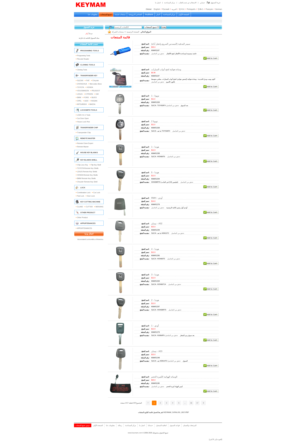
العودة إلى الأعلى (216, 439)
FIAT (88, 80)
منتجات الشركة (118, 32)
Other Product (82, 217)
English (157, 9)
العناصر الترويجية (135, 14)
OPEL (79, 101)
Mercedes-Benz (96, 84)
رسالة (120, 425)
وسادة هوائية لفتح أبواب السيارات (166, 69)
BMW (79, 97)
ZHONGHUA (82, 84)
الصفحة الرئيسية (133, 32)
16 (191, 403)
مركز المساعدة (169, 3)
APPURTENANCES (84, 228)
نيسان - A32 (156, 223)
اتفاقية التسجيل (161, 425)
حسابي (202, 3)
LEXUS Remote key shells (87, 172)
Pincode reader (83, 59)
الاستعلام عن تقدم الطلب (187, 3)
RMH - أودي (156, 198)
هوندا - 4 (155, 249)
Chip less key (82, 165)
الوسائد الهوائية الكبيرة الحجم (164, 377)
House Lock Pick (83, 122)
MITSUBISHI (82, 104)
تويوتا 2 (154, 121)
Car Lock (96, 192)
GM (97, 94)
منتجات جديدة (120, 14)
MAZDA (92, 104)
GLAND (80, 207)
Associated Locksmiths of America (90, 239)
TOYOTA (80, 87)
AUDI (86, 101)
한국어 (182, 9)
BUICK (94, 97)
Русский (165, 9)
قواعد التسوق (175, 425)
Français (209, 9)
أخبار (158, 14)
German (218, 9)
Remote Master (83, 147)
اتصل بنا (158, 3)
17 (197, 403)
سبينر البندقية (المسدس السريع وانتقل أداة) (170, 44)
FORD (86, 97)
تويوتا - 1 (155, 95)
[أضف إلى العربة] (211, 59)
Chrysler (95, 80)
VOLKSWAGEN (83, 91)
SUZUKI (80, 80)
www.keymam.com (135, 433)
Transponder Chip (84, 132)
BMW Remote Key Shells (86, 178)
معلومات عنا (92, 14)
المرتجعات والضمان (189, 425)
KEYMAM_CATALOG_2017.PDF (176, 412)
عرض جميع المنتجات (83, 425)
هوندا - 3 (155, 274)
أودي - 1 (155, 325)
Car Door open (83, 118)
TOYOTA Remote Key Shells (88, 168)
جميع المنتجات (106, 14)
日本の (200, 9)
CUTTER (89, 207)
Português (191, 9)
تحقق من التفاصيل (157, 53)
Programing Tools (83, 55)
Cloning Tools (82, 70)
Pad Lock (80, 196)
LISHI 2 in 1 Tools (83, 115)
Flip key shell (96, 165)
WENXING (99, 207)
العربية (174, 9)
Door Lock (91, 196)
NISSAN (94, 101)
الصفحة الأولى (183, 14)
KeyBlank (149, 14)
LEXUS (79, 94)
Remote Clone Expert (85, 143)
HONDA (90, 87)
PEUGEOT (96, 91)
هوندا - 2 (155, 300)
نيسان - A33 (156, 351)
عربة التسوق (215, 3)
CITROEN (89, 94)
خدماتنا (150, 425)
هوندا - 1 (155, 147)
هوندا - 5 (155, 172)
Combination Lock (83, 192)
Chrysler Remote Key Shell (87, 182)
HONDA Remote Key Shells (87, 175)
